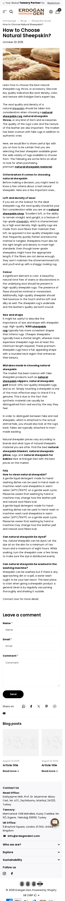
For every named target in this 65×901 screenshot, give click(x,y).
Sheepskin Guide (41, 20)
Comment (10, 655)
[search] (11, 12)
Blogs (24, 20)
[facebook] (12, 873)
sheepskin (18, 108)
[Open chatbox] (55, 822)
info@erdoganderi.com (24, 836)
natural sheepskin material (33, 167)
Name (8, 623)
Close (31, 844)
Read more (51, 3)
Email (7, 639)
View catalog (5, 11)
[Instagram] (4, 873)
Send (13, 694)
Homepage (9, 20)
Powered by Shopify (44, 890)
